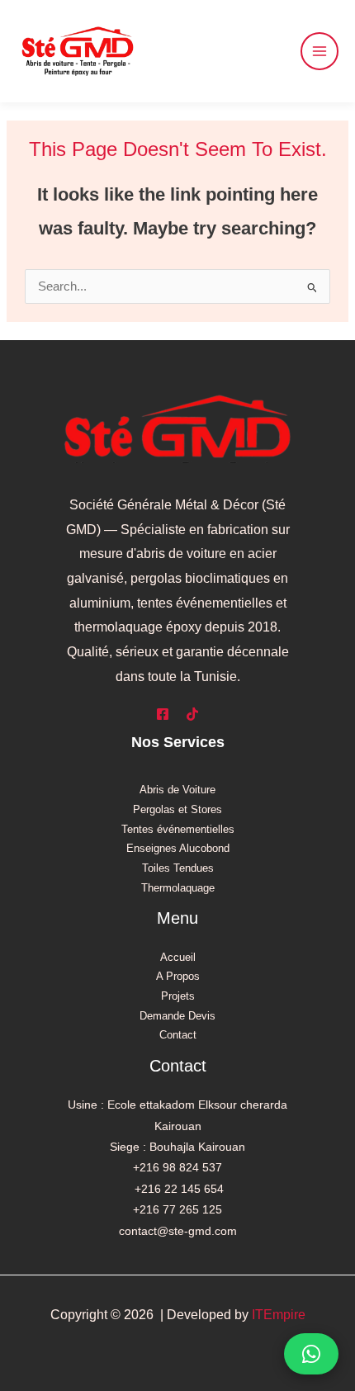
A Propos (178, 976)
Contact (177, 1035)
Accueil (178, 957)
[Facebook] (162, 714)
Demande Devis (177, 1016)
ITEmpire (278, 1315)
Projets (178, 996)
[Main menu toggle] (319, 51)
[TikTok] (192, 714)
